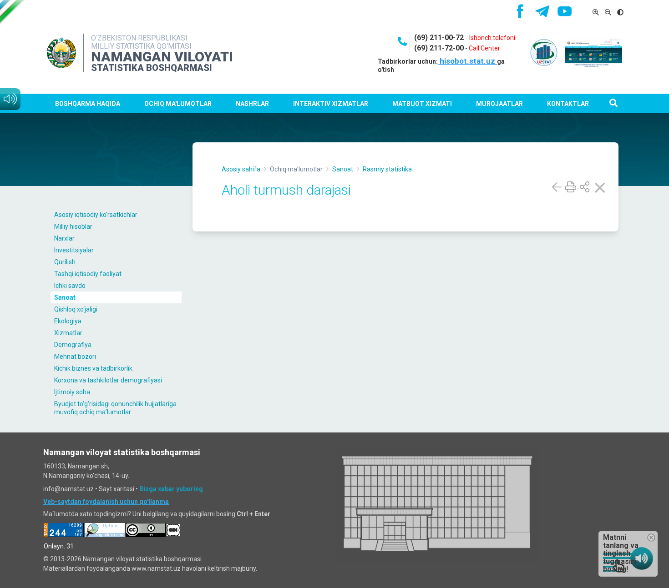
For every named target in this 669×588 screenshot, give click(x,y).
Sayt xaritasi (116, 489)
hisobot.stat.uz (467, 60)
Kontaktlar (568, 103)
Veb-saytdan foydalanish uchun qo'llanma (106, 501)
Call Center (484, 48)
